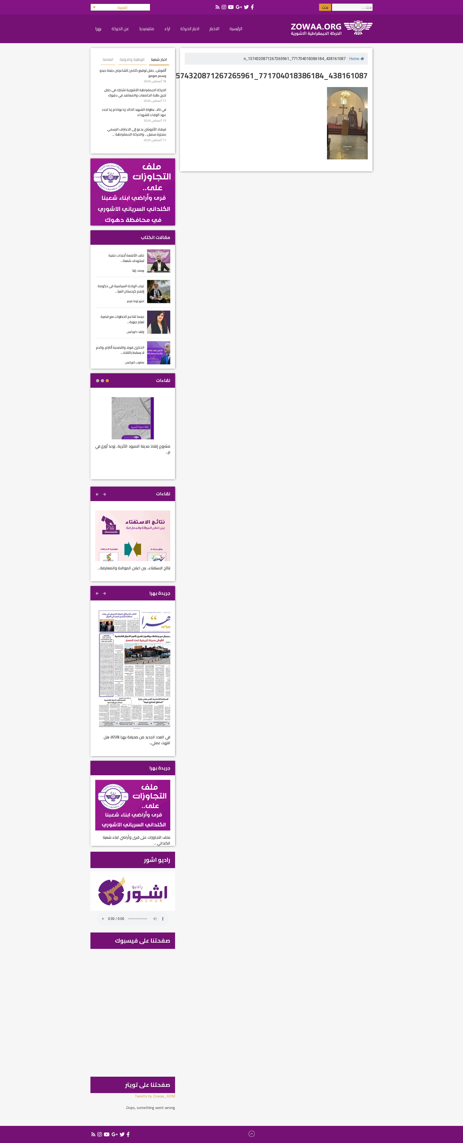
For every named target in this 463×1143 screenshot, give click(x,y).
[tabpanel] (132, 429)
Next (97, 493)
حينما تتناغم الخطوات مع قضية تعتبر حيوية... (122, 319)
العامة (108, 59)
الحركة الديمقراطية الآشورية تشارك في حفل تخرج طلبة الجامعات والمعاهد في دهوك (135, 92)
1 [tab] (107, 380)
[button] (120, 7)
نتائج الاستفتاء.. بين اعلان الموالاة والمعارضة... (134, 568)
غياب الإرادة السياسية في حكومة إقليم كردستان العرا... (121, 288)
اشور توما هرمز (135, 301)
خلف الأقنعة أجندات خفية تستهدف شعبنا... (126, 258)
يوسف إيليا (138, 270)
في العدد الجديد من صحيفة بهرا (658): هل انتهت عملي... (137, 739)
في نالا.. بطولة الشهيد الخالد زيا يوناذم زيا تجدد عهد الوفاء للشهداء (134, 112)
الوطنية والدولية (132, 59)
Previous (104, 493)
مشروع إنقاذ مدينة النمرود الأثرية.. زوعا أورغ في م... (132, 449)
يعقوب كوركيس (134, 362)
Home (354, 58)
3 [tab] (97, 380)
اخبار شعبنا (159, 59)
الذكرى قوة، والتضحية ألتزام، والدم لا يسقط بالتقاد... (120, 350)
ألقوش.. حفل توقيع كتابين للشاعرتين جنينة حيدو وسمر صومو (133, 73)
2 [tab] (102, 380)
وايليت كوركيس (135, 331)
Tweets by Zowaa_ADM (155, 1096)
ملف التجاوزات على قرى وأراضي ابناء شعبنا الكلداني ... (136, 840)
